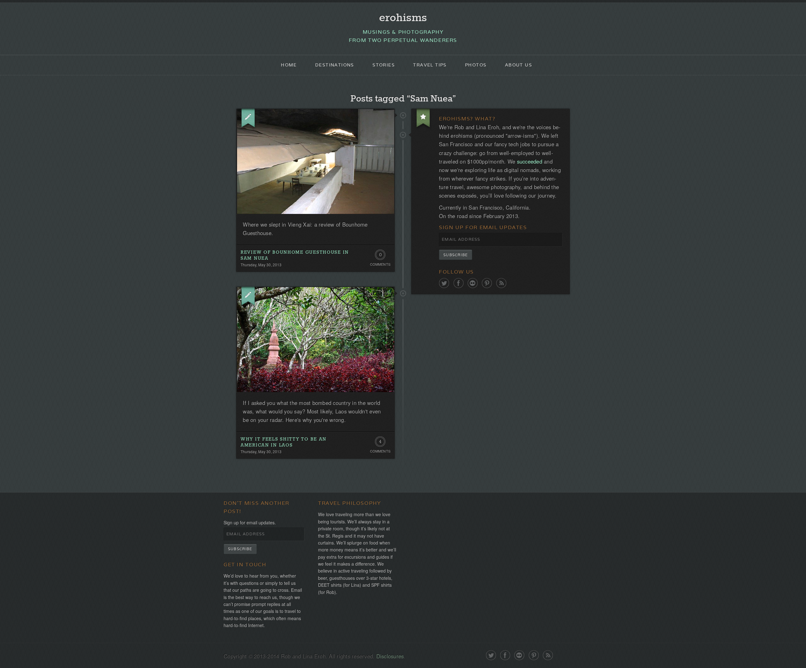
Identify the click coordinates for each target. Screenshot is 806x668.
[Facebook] (458, 283)
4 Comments (380, 443)
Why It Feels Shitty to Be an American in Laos (283, 442)
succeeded (529, 161)
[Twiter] (444, 283)
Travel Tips (429, 65)
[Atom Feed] (501, 283)
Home (289, 65)
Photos (475, 65)
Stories (383, 65)
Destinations (334, 65)
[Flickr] (473, 283)
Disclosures (390, 656)
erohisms (403, 18)
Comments (380, 264)
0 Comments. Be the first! (380, 256)
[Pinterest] (487, 283)
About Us (518, 65)
